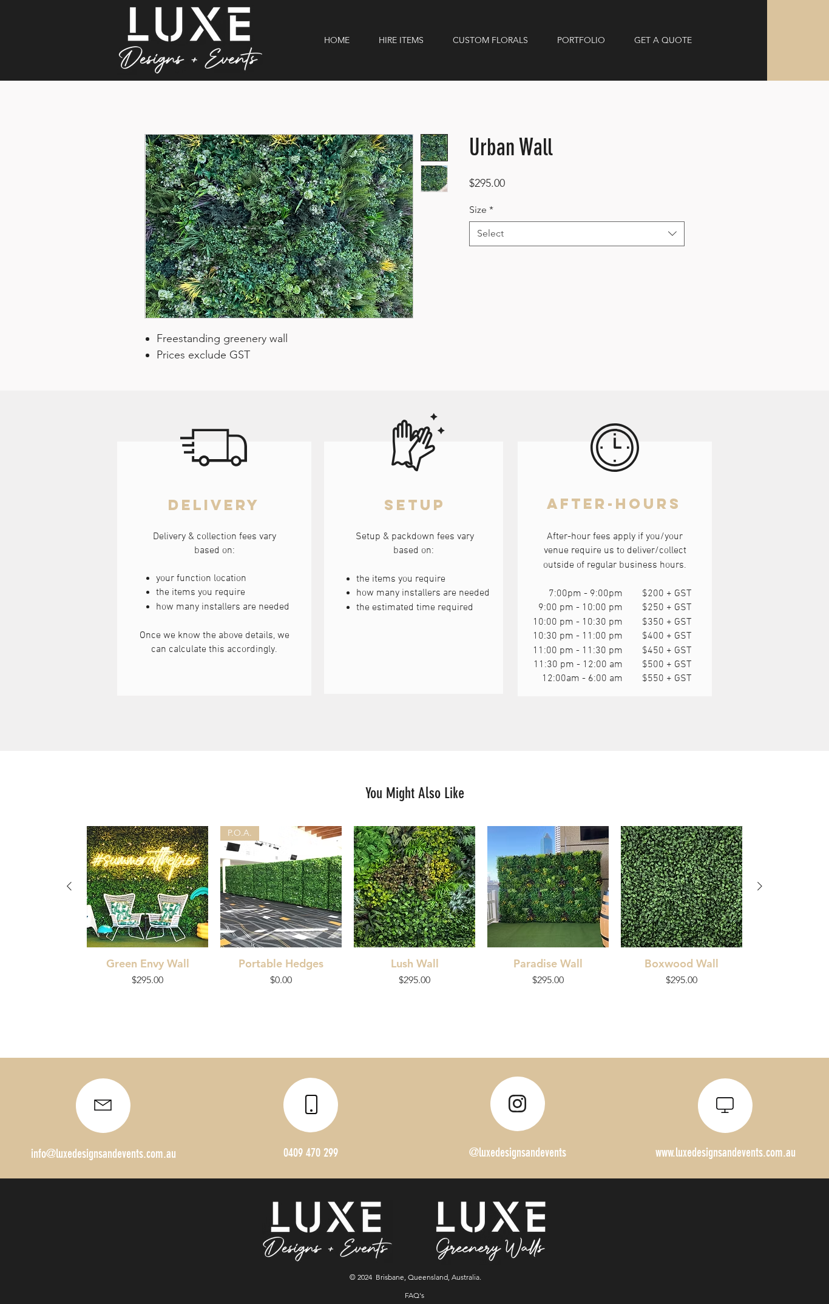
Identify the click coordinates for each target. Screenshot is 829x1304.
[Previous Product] (69, 886)
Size (481, 209)
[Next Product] (760, 886)
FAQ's (414, 1295)
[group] (414, 906)
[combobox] (577, 233)
